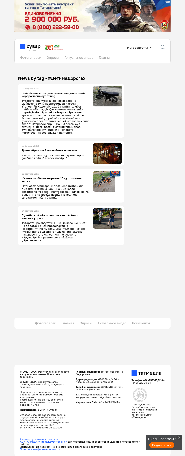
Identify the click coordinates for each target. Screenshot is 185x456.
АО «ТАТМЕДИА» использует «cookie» (43, 441)
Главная (105, 57)
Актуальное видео (78, 57)
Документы (141, 323)
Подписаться (162, 445)
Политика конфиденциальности (40, 449)
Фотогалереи (30, 57)
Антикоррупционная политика (39, 439)
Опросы (53, 57)
